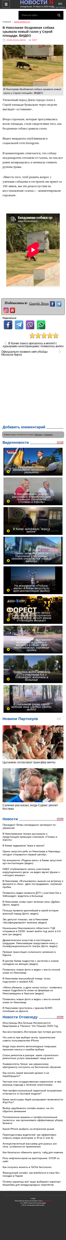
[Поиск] (59, 15)
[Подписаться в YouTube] (13, 310)
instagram (48, 435)
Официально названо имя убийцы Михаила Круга (24, 353)
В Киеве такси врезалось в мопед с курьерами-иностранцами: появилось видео (33, 345)
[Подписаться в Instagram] (6, 310)
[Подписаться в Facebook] (53, 303)
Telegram (38, 435)
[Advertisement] (33, 389)
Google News (39, 303)
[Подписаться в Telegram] (59, 303)
